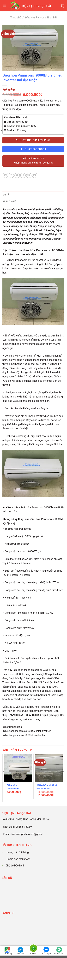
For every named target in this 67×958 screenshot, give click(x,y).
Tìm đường (7, 954)
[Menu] (4, 6)
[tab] (33, 195)
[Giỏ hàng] (62, 5)
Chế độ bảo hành (15, 865)
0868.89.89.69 (24, 826)
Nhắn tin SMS (59, 954)
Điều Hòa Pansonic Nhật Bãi (41, 17)
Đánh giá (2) (9, 201)
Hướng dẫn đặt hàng (17, 852)
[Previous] (4, 778)
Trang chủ (15, 17)
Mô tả (5, 195)
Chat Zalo (20, 954)
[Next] (63, 778)
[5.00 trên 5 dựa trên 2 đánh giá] (33, 89)
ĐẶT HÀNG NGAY (33, 160)
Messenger (46, 954)
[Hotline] (33, 949)
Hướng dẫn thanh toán (18, 859)
